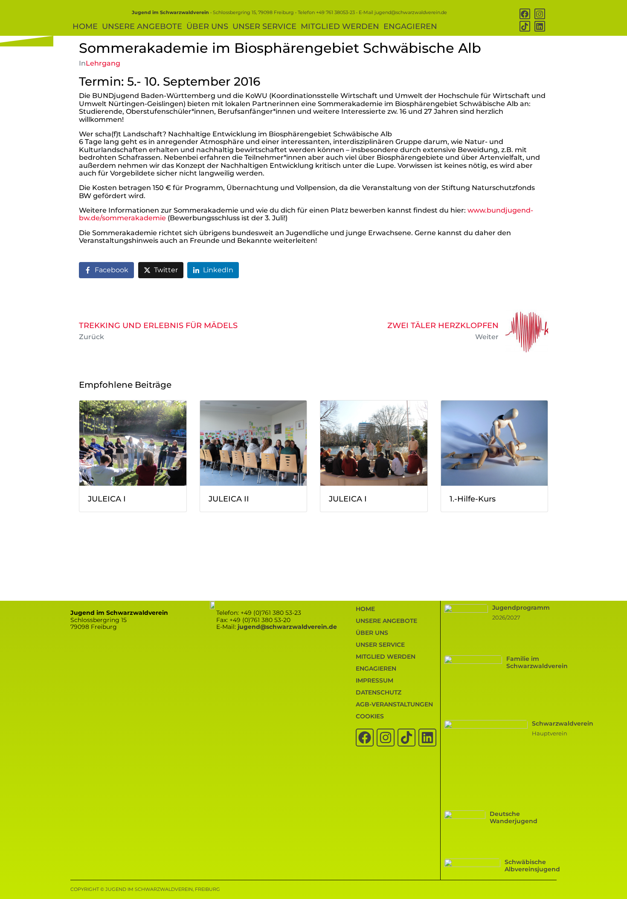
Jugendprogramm (521, 607)
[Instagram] (539, 14)
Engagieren (410, 26)
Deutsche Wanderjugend (513, 817)
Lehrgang (103, 63)
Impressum (374, 680)
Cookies (370, 716)
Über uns (207, 26)
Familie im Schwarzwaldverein (537, 662)
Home (85, 26)
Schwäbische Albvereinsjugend (532, 865)
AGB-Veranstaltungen (394, 704)
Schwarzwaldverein (562, 723)
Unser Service (264, 26)
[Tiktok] (525, 26)
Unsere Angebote (142, 26)
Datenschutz (378, 692)
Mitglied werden (340, 26)
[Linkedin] (539, 26)
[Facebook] (525, 14)
